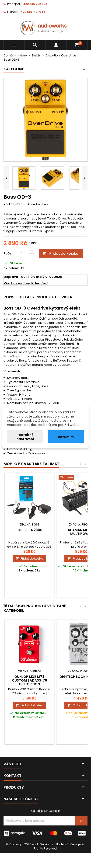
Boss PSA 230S (29, 530)
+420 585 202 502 (34, 4)
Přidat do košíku (60, 253)
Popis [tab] (9, 297)
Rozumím (66, 436)
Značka (34, 204)
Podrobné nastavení (25, 436)
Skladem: (11, 268)
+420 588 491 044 (32, 12)
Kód (7, 204)
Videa (66, 297)
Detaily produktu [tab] (38, 297)
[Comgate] (45, 833)
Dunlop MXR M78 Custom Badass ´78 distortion (29, 680)
